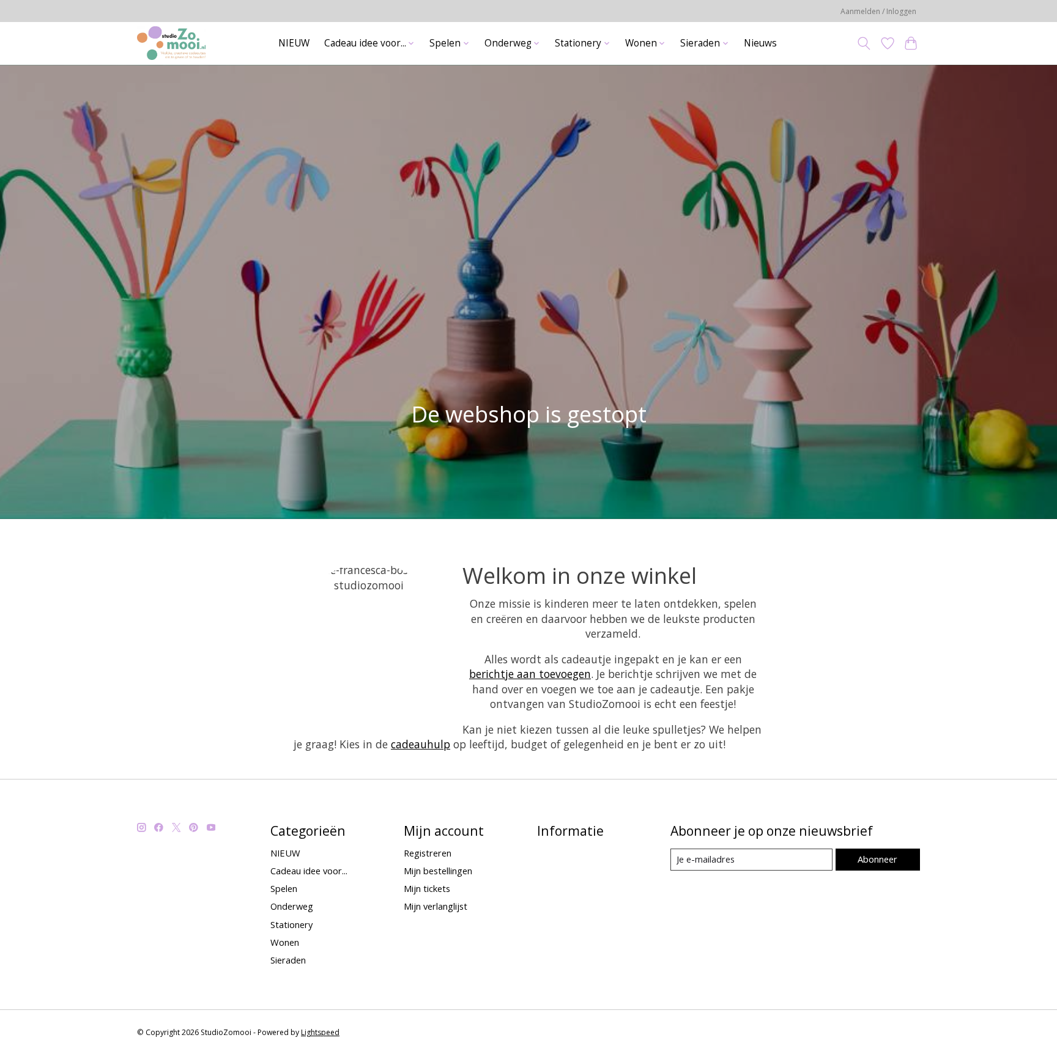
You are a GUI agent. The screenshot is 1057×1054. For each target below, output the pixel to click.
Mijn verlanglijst (435, 906)
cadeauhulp (420, 744)
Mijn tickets (427, 888)
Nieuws (760, 43)
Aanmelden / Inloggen (878, 11)
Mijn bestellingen (438, 870)
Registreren (427, 853)
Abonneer (877, 859)
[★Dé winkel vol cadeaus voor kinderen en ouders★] (171, 43)
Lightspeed (320, 1032)
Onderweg (291, 906)
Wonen (284, 942)
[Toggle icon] (864, 43)
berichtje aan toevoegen (530, 673)
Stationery (291, 924)
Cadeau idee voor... (308, 870)
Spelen (283, 888)
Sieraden (288, 960)
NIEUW (294, 43)
